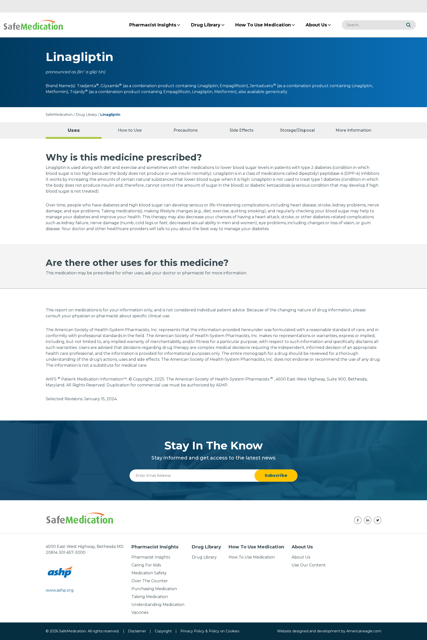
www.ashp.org (60, 590)
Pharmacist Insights (150, 557)
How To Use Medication (252, 557)
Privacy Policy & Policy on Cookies (209, 631)
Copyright (163, 631)
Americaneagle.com (363, 631)
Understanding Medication (157, 604)
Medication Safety (149, 573)
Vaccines (139, 612)
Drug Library (86, 114)
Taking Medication (149, 596)
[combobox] (371, 25)
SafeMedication (59, 114)
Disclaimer (137, 631)
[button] (408, 25)
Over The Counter (149, 581)
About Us (301, 557)
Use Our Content (309, 565)
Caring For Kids (146, 565)
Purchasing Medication (154, 588)
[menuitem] (153, 25)
